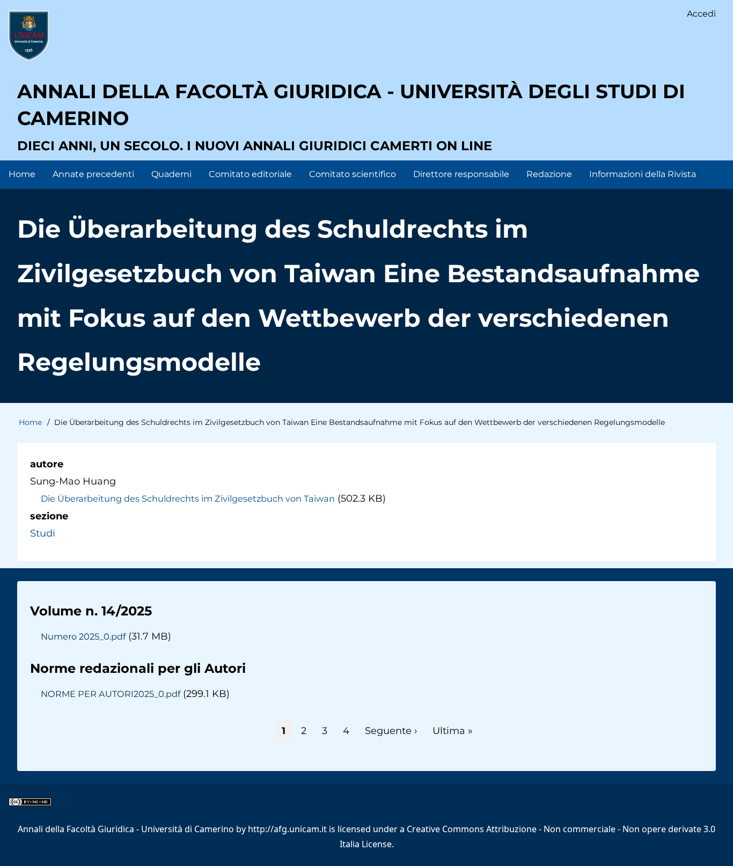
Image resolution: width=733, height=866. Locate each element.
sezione (49, 516)
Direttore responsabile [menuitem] (461, 174)
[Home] (29, 35)
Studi (42, 533)
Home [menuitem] (22, 174)
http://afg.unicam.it (287, 829)
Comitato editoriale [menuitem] (250, 174)
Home (30, 422)
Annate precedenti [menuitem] (93, 174)
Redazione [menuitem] (549, 174)
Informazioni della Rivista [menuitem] (642, 174)
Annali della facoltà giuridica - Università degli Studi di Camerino (351, 104)
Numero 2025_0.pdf (83, 636)
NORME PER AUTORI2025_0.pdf (110, 693)
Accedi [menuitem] (701, 14)
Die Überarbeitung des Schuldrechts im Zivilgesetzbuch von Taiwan (188, 498)
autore (46, 464)
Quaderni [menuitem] (171, 174)
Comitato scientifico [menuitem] (352, 174)
